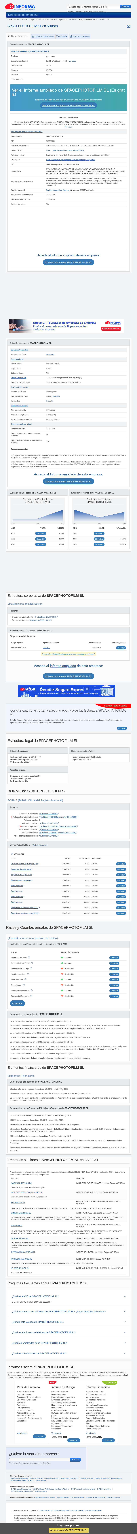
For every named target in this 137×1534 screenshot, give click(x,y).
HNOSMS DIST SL (18, 1202)
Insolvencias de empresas (19, 1478)
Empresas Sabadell (62, 1497)
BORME (30, 1480)
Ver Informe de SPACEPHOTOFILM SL (68, 1530)
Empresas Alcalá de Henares (95, 1497)
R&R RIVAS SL (16, 1225)
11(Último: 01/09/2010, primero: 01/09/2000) (58, 826)
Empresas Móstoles (77, 1497)
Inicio (18, 19)
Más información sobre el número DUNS (68, 150)
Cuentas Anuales (40, 1480)
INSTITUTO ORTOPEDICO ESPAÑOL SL (27, 1192)
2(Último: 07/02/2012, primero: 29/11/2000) (57, 832)
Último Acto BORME (18, 377)
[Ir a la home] (20, 6)
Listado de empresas (51, 1478)
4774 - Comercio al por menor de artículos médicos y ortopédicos (70, 159)
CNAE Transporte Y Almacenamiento (83, 1489)
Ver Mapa (72, 61)
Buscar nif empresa (36, 1478)
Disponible (50, 354)
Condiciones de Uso (45, 1510)
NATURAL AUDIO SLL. (20, 1238)
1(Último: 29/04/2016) (48, 835)
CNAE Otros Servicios (104, 1489)
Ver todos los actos (39, 845)
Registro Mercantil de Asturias (57, 190)
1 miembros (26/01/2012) (46, 617)
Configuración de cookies (93, 1510)
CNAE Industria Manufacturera (21, 1489)
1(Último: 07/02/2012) (48, 813)
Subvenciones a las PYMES (69, 1478)
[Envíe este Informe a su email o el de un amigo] (128, 26)
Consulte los (68, 654)
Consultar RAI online (86, 1478)
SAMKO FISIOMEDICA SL (21, 1213)
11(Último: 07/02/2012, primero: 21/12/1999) (58, 816)
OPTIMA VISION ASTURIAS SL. (23, 1252)
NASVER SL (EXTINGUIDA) (21, 1183)
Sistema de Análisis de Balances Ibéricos (108, 1478)
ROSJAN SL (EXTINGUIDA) (21, 1259)
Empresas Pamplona (113, 1497)
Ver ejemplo (22, 1433)
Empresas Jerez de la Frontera (44, 1497)
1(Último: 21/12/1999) (48, 823)
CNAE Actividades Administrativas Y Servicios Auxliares (29, 1491)
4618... (49, 150)
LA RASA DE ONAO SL (20, 1268)
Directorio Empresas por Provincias (63, 19)
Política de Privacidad (61, 1510)
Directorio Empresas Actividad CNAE (35, 19)
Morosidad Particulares (18, 1480)
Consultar (56, 396)
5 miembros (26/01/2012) (40, 620)
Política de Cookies (76, 1510)
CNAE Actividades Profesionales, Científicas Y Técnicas (51, 1489)
